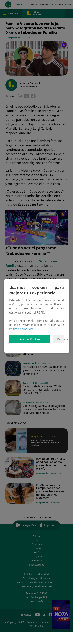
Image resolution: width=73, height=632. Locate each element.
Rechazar (60, 339)
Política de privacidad (21, 329)
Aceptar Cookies (29, 339)
